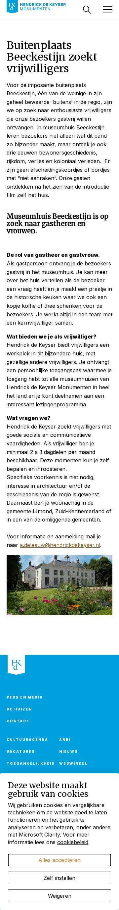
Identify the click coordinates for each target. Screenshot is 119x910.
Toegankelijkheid (29, 763)
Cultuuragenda (27, 740)
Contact (18, 721)
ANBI (64, 740)
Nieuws (68, 751)
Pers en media (25, 697)
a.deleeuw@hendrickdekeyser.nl (60, 545)
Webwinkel (73, 763)
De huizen (19, 709)
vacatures (21, 751)
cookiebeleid (72, 842)
